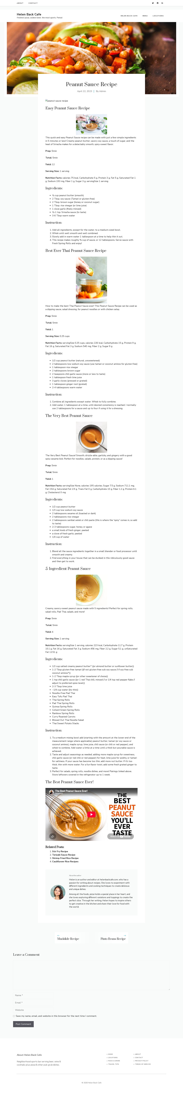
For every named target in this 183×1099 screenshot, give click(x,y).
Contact (33, 3)
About (20, 3)
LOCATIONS (113, 1058)
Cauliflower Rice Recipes (65, 861)
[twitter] (153, 3)
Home (110, 1054)
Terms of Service (143, 1064)
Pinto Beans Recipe (113, 939)
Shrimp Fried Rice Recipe (65, 858)
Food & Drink (114, 1061)
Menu (145, 16)
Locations (158, 16)
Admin (102, 91)
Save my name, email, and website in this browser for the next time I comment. (56, 1015)
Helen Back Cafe (29, 14)
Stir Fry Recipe (60, 851)
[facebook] (157, 3)
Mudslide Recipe (68, 939)
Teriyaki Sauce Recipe (63, 854)
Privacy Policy (141, 1061)
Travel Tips (113, 1064)
